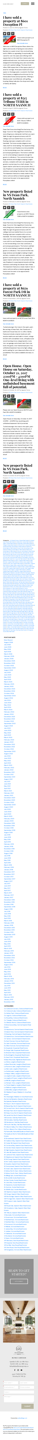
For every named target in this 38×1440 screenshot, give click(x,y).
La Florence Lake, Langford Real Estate (17, 1066)
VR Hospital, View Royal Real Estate (15, 628)
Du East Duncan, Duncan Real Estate (11, 552)
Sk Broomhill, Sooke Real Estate (14, 1178)
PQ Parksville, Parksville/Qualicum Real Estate (19, 1131)
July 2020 (7, 809)
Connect (25, 3)
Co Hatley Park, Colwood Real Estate (23, 542)
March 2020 (8, 816)
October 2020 (9, 802)
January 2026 (8, 659)
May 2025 (7, 677)
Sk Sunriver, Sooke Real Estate (14, 1187)
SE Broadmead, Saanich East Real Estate (17, 1138)
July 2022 (7, 756)
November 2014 (9, 958)
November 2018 (9, 849)
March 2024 (8, 710)
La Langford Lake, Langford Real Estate (17, 1076)
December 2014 (9, 955)
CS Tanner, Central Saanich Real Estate (25, 551)
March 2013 (8, 995)
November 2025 (9, 663)
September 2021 (9, 777)
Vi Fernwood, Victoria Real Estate (14, 622)
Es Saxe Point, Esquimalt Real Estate (17, 559)
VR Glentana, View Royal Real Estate (16, 1240)
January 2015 (8, 953)
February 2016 (9, 923)
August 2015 (8, 937)
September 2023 (9, 723)
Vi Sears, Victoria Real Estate (13, 627)
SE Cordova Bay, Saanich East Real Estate (24, 593)
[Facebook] (15, 1370)
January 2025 (8, 686)
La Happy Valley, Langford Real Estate (18, 565)
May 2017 (7, 888)
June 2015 (7, 941)
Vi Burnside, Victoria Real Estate (15, 1215)
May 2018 (7, 860)
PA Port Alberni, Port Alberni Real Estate (16, 586)
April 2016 (7, 918)
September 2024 (10, 696)
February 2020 (9, 819)
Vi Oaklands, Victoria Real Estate (14, 625)
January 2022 (8, 770)
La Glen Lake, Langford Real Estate (15, 563)
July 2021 (7, 781)
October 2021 (8, 774)
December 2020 (9, 798)
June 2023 (7, 730)
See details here (22, 43)
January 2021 (8, 795)
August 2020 (8, 807)
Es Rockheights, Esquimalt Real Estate (17, 1055)
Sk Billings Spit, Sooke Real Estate (25, 605)
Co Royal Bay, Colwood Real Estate (24, 543)
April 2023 (7, 735)
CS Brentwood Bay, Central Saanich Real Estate (14, 546)
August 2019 (8, 832)
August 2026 (8, 642)
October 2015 (8, 932)
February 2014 (9, 979)
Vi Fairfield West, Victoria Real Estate (16, 1222)
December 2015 (9, 928)
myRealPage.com (22, 1418)
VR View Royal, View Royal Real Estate (17, 630)
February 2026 (9, 656)
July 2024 (7, 700)
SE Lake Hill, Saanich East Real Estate (20, 596)
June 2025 (7, 675)
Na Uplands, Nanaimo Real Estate (15, 1101)
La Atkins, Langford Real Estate (21, 560)
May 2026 (7, 649)
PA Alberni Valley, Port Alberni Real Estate (18, 1127)
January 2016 (8, 925)
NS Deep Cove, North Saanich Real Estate (12, 580)
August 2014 (8, 965)
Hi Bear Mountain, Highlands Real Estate (17, 1060)
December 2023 (9, 717)
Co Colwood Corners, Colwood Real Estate (19, 540)
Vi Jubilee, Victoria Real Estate (14, 1231)
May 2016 (7, 916)
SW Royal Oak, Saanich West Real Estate (16, 616)
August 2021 (8, 779)
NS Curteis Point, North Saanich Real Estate (18, 1108)
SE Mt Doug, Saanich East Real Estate (15, 599)
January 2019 (8, 846)
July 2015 (7, 939)
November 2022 (9, 747)
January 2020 (9, 821)
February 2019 (9, 844)
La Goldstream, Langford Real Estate (16, 1071)
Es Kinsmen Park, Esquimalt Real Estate (17, 1053)
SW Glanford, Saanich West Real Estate (17, 1192)
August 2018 (8, 853)
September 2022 (9, 751)
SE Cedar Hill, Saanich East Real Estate (17, 1143)
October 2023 (9, 721)
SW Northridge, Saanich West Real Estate (16, 613)
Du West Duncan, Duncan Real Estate (17, 554)
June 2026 (7, 647)
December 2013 (9, 983)
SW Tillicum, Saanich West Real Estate (24, 617)
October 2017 (8, 877)
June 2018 (7, 858)
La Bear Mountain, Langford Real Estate (17, 1064)
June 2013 (7, 988)
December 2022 (9, 744)
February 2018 (9, 867)
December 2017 (9, 872)
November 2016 (9, 902)
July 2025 (7, 672)
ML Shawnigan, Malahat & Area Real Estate (18, 1097)
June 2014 (7, 969)
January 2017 (8, 897)
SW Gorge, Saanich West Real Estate (16, 1194)
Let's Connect (19, 1281)
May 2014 (7, 972)
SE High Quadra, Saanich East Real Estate (18, 1150)
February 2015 (9, 951)
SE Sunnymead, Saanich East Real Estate (17, 1166)
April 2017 (7, 890)
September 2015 (9, 934)
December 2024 (9, 689)
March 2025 (8, 682)
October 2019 (8, 828)
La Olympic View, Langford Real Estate (17, 1083)
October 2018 (8, 851)
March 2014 (8, 976)
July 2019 (7, 835)
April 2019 (7, 842)
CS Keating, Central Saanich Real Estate (16, 549)
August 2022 (8, 754)
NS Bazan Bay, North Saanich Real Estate (16, 577)
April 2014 (7, 974)
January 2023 (8, 742)
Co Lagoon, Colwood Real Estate (15, 1015)
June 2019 (7, 837)
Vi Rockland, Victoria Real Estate (15, 1236)
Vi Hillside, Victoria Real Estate (14, 1227)
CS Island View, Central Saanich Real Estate (18, 1032)
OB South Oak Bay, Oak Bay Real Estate (17, 1124)
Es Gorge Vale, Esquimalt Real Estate (22, 555)
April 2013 (7, 992)
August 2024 (8, 698)
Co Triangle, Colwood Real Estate (15, 1020)
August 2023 (8, 726)
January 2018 (8, 870)
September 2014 (9, 962)
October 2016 (8, 904)
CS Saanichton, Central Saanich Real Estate (18, 1036)
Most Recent (8, 640)
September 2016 (9, 907)
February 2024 (9, 712)
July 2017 (7, 883)
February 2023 (9, 740)
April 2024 (7, 707)
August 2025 (8, 670)
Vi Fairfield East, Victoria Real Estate (16, 1220)
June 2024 (7, 703)
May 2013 (7, 990)
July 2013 (7, 986)
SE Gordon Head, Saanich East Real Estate (12, 594)
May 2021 (7, 786)
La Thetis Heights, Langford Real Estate (16, 569)
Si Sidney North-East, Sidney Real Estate (18, 603)
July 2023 (7, 728)
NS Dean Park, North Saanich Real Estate (20, 30)
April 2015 (7, 946)
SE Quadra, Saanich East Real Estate (19, 600)
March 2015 (8, 948)
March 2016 (8, 921)
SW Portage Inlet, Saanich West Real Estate (18, 1199)
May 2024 (7, 705)
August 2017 (8, 881)
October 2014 (9, 960)
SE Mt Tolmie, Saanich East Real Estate (17, 1162)
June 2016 (7, 914)
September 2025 (10, 668)
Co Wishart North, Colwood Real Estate (26, 545)
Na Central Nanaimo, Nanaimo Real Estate (22, 574)
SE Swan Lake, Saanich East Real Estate (17, 1169)
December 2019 (9, 823)
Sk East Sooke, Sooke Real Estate (24, 606)
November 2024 (9, 691)
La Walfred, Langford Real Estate (15, 1087)
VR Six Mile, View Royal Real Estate (15, 1245)
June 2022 (7, 758)
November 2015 (9, 930)
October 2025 (9, 666)
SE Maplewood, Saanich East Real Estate (17, 1157)
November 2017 (9, 874)
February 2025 (9, 684)
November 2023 (9, 719)
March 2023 (8, 737)
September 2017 (9, 879)
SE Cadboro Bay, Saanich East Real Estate (16, 591)
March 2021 (8, 791)
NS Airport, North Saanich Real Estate (16, 1104)
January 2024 (9, 714)
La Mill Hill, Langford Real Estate (11, 568)
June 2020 (7, 812)
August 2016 (8, 909)
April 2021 (7, 788)
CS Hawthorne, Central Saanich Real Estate (18, 1029)
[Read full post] (9, 40)
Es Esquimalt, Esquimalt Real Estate (16, 1048)
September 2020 (10, 805)
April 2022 (7, 763)
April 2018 (7, 863)
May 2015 (7, 944)
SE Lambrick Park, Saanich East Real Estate (18, 1155)
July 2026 (7, 645)
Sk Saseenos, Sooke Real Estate (24, 608)
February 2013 (9, 997)
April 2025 (7, 679)
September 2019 (9, 830)
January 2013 (8, 999)
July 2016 (7, 911)
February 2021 (9, 793)
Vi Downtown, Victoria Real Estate (25, 619)
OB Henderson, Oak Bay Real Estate (21, 583)
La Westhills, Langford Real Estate (21, 571)
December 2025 (9, 661)
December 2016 (9, 900)
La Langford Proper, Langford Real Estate (25, 566)
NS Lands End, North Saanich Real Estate (17, 1115)
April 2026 (7, 652)
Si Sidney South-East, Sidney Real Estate (18, 1173)
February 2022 (9, 768)
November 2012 (9, 1002)
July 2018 (7, 856)
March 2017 (8, 893)
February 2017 (9, 895)
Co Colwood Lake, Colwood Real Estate (17, 1011)
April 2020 (7, 814)
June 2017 (7, 886)
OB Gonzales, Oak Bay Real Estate (15, 1120)
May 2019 (7, 839)
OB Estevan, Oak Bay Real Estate (20, 582)
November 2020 (9, 800)
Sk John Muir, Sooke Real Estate (14, 1182)
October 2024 (9, 693)
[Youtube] (22, 1370)
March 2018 (8, 865)
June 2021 (7, 784)
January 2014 (8, 981)
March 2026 (8, 654)
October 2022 (9, 749)
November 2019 (9, 826)
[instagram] (18, 1370)
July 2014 (7, 967)
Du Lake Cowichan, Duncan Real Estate (17, 1043)
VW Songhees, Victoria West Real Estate (17, 1250)
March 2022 (8, 765)
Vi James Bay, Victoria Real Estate (15, 623)
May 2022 (7, 761)
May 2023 (7, 733)
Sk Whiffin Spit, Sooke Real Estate (23, 610)
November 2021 (9, 772)
